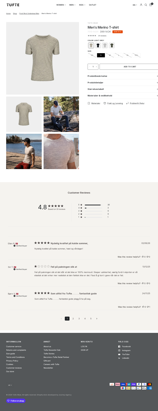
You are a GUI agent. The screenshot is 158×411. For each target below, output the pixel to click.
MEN (71, 5)
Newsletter (48, 368)
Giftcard (47, 361)
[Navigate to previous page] (61, 319)
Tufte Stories (49, 353)
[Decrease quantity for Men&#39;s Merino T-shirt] (89, 67)
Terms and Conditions (15, 357)
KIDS (81, 5)
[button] (91, 45)
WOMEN (60, 5)
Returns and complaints (16, 350)
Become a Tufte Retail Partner (56, 357)
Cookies (9, 364)
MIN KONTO (87, 342)
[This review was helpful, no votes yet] (143, 257)
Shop (15, 13)
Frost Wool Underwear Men (29, 13)
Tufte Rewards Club (52, 350)
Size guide (10, 353)
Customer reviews (14, 368)
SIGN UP (84, 350)
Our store (10, 371)
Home (8, 13)
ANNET (47, 342)
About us (47, 346)
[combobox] (145, 5)
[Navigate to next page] (96, 319)
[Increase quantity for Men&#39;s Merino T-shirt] (96, 67)
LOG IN (84, 346)
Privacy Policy (12, 361)
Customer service (13, 346)
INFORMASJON (13, 342)
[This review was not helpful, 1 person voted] (148, 307)
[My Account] (141, 5)
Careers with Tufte (51, 364)
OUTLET (92, 5)
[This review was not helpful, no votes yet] (147, 257)
